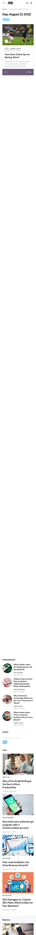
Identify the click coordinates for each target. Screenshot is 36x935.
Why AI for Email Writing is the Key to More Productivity (16, 784)
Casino (8, 27)
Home (4, 9)
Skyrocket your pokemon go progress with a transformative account (18, 825)
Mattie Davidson (19, 689)
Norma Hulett (18, 673)
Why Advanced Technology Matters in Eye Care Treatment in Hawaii (23, 699)
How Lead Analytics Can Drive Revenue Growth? (15, 864)
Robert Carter (16, 49)
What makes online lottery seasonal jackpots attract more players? (23, 716)
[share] (6, 41)
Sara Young (6, 858)
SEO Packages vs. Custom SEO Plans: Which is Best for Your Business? (17, 902)
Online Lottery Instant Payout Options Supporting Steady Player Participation (23, 682)
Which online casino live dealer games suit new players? (23, 667)
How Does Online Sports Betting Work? (17, 56)
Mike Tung (6, 777)
